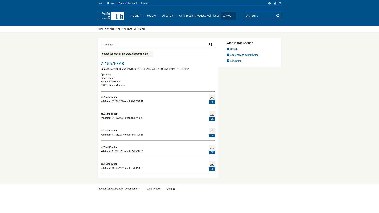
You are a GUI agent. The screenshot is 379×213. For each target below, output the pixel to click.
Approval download (128, 3)
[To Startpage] (111, 16)
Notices (110, 3)
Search (234, 49)
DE (280, 3)
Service (110, 29)
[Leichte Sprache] (270, 3)
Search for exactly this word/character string (125, 53)
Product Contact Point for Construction (118, 188)
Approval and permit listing (244, 55)
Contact (144, 3)
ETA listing (235, 60)
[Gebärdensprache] (275, 3)
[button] (137, 16)
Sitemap (170, 188)
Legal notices (153, 188)
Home (101, 29)
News (100, 3)
